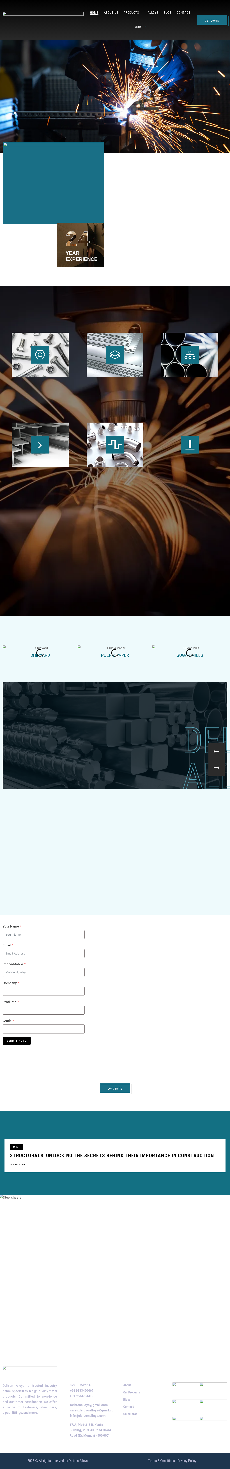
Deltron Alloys (78, 1461)
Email (7, 945)
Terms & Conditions (161, 1461)
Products (9, 1002)
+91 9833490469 (81, 1390)
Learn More (17, 1164)
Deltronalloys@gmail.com (88, 1405)
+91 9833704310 (81, 1396)
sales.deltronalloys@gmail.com (93, 1410)
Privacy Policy (186, 1461)
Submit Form (16, 1040)
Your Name (11, 926)
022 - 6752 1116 (81, 1385)
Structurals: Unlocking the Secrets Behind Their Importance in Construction (112, 1156)
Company (10, 983)
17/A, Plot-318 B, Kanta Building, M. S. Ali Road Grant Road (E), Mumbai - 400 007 (90, 1430)
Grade (7, 1021)
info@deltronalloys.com (87, 1416)
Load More (115, 1088)
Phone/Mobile (13, 964)
